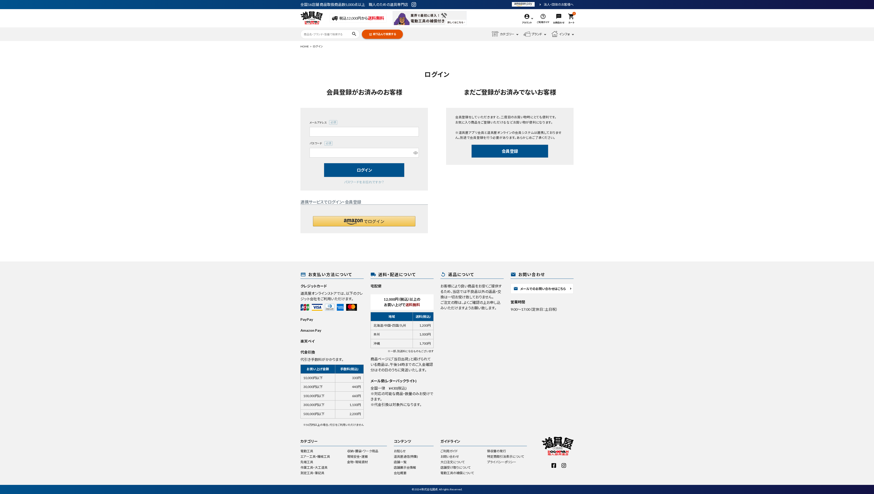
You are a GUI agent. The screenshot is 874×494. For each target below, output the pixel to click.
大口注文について (452, 462)
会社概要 (400, 473)
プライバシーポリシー (501, 462)
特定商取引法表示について (505, 456)
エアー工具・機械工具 (315, 456)
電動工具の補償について (457, 473)
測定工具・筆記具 (312, 473)
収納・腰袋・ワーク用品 (362, 451)
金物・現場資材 (357, 462)
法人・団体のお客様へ (559, 4)
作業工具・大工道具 (314, 467)
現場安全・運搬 (357, 456)
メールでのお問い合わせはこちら (539, 288)
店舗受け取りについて (455, 467)
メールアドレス (323, 123)
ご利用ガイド (449, 451)
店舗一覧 (400, 462)
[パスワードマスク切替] (415, 152)
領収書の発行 (496, 451)
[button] (364, 221)
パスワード (321, 144)
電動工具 (306, 451)
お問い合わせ (449, 456)
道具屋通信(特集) (406, 456)
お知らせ (400, 451)
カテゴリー (507, 34)
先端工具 (306, 462)
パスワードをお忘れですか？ (364, 182)
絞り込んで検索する (382, 34)
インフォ (564, 34)
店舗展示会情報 (405, 467)
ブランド (536, 34)
